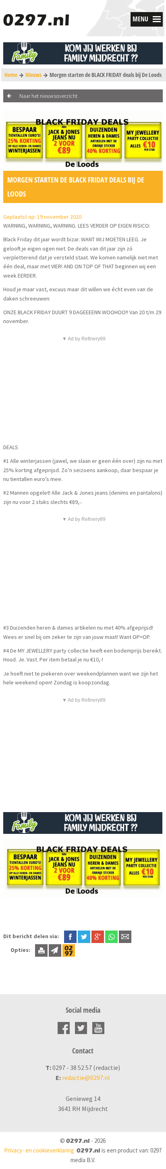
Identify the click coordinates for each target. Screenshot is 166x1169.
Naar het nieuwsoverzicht (48, 95)
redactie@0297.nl (86, 1078)
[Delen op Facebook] (70, 936)
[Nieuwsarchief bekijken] (68, 949)
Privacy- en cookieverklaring (39, 1150)
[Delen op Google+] (97, 936)
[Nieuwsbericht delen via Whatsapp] (111, 937)
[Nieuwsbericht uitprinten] (41, 949)
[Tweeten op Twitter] (84, 936)
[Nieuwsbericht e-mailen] (125, 936)
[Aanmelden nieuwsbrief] (55, 949)
